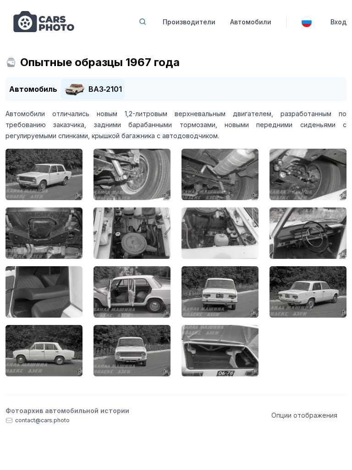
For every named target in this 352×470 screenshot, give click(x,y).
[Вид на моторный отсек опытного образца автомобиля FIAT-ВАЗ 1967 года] (44, 233)
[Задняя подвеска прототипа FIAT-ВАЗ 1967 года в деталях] (132, 174)
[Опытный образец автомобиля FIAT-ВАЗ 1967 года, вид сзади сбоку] (308, 292)
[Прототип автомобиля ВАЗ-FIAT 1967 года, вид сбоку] (44, 350)
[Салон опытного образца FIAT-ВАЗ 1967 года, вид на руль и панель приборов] (308, 233)
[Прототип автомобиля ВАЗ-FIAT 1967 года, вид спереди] (132, 350)
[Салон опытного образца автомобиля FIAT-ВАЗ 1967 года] (44, 292)
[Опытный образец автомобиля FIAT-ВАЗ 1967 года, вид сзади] (220, 292)
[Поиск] (142, 21)
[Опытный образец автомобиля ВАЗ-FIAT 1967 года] (44, 174)
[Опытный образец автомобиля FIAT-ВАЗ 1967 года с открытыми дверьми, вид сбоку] (132, 292)
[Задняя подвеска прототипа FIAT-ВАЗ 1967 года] (220, 174)
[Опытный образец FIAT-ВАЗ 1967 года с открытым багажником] (220, 350)
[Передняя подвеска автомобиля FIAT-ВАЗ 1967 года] (308, 174)
